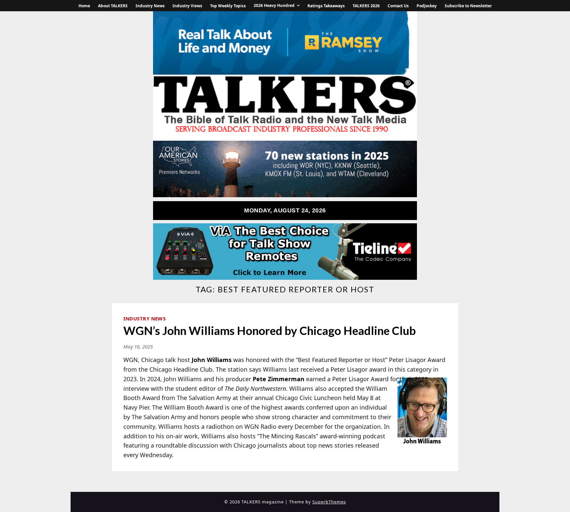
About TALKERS (113, 6)
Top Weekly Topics (228, 6)
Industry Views (187, 6)
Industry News (150, 6)
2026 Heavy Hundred (274, 5)
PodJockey (427, 6)
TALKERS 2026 (366, 6)
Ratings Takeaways (326, 6)
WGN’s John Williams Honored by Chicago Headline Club (269, 330)
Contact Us (398, 6)
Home (84, 6)
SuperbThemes (329, 502)
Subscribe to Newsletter (468, 6)
